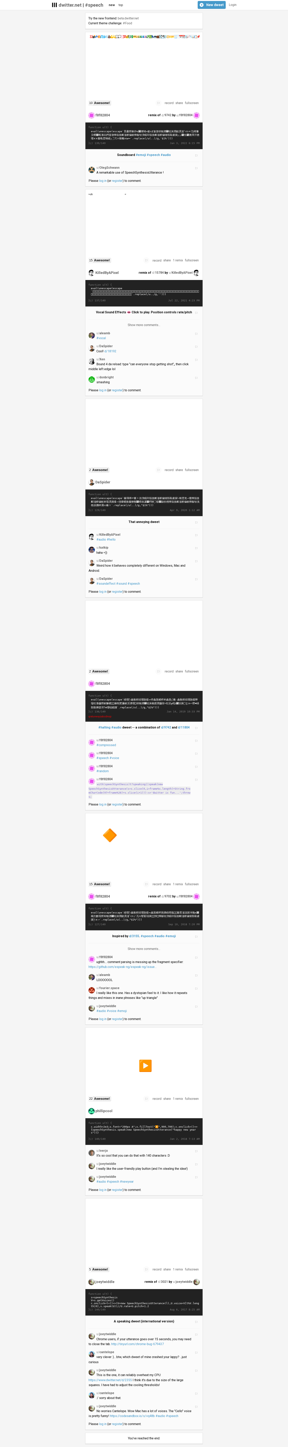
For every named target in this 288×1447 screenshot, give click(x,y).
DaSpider (102, 482)
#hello (111, 539)
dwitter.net (70, 5)
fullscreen (192, 103)
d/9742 (166, 727)
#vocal (101, 338)
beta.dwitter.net (128, 18)
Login (232, 5)
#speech (94, 5)
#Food (127, 23)
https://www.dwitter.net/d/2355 (110, 1380)
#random (102, 771)
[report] (158, 103)
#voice (114, 758)
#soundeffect (105, 583)
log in (103, 181)
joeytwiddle (104, 1281)
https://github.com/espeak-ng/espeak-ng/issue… (123, 967)
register (117, 181)
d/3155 (134, 936)
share (179, 103)
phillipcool (103, 1111)
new (112, 5)
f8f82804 (102, 115)
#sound (121, 583)
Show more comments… (144, 325)
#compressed (106, 745)
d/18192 (110, 351)
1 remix (178, 260)
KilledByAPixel (107, 272)
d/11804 (184, 727)
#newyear (127, 1181)
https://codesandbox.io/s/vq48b (132, 1416)
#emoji (141, 155)
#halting (104, 727)
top (121, 5)
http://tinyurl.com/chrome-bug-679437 (137, 1344)
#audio (166, 155)
